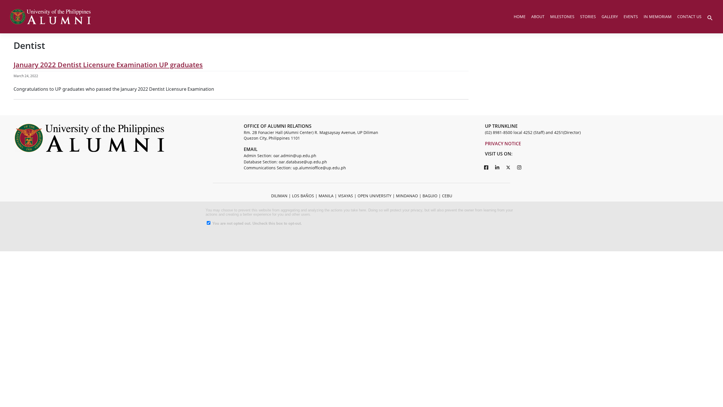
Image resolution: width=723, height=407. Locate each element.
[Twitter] (508, 167)
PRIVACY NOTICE (503, 143)
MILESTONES (562, 16)
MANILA (326, 195)
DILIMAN (279, 195)
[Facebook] (486, 167)
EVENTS (631, 16)
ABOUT (538, 16)
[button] (710, 17)
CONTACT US (689, 16)
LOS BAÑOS (303, 195)
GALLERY (610, 16)
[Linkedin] (497, 167)
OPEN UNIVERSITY (374, 195)
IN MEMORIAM (658, 16)
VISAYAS (345, 195)
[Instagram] (519, 167)
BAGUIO (430, 195)
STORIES (588, 16)
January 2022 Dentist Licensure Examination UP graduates (108, 64)
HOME (520, 16)
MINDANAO (407, 195)
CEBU (447, 195)
